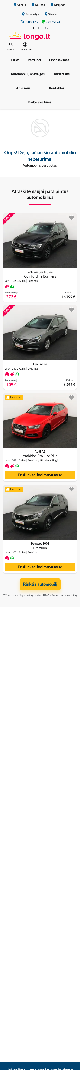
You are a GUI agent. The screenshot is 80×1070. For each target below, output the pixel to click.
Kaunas (40, 5)
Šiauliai (52, 14)
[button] (11, 46)
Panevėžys (32, 14)
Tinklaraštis (61, 74)
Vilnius (21, 5)
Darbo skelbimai (40, 102)
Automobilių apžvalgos (28, 74)
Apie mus (23, 88)
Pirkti (15, 60)
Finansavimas (59, 60)
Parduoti (34, 60)
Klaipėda (59, 5)
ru (40, 28)
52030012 (31, 22)
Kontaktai (56, 88)
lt (33, 28)
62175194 (53, 22)
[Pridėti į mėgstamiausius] (71, 217)
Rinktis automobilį (40, 584)
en (46, 28)
